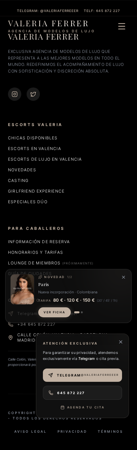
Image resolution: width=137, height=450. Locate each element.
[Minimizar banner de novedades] (123, 277)
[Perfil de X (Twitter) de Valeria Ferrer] (33, 94)
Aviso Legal (30, 431)
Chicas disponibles (33, 137)
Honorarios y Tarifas (35, 252)
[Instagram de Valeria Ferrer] (14, 94)
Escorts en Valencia (34, 148)
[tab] (76, 312)
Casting (18, 180)
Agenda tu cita (86, 407)
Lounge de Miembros (51, 262)
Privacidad (72, 431)
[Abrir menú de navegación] (121, 26)
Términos (110, 431)
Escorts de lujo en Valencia (45, 159)
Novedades (22, 169)
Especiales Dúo (28, 201)
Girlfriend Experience (36, 191)
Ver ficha (55, 312)
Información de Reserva (39, 241)
